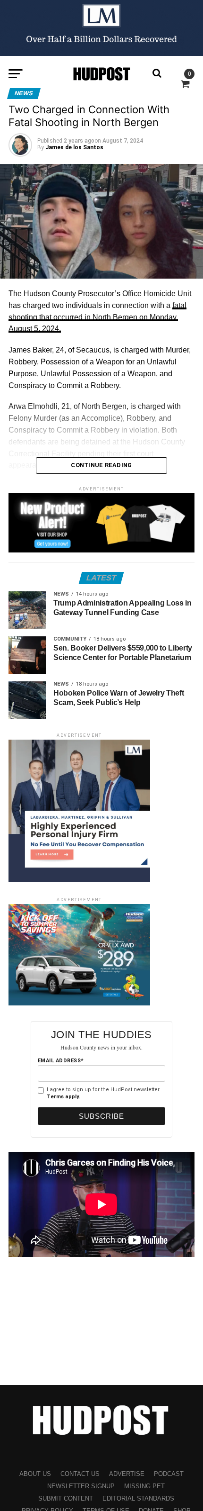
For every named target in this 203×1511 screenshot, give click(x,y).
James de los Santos (74, 147)
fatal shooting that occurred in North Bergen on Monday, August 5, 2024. (97, 317)
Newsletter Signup (81, 1486)
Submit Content (65, 1498)
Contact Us (80, 1473)
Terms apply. (63, 1097)
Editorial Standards (138, 1498)
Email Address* (61, 1060)
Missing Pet (144, 1486)
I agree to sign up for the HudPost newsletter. (104, 1093)
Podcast (169, 1473)
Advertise (126, 1473)
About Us (35, 1473)
